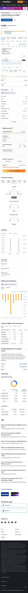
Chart (8, 38)
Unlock (14, 343)
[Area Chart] (4, 44)
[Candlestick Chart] (2, 44)
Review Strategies (8, 33)
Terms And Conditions (5, 577)
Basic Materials (23, 366)
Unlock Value (23, 76)
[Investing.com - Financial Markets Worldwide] (7, 2)
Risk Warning (3, 585)
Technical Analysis (7, 177)
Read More (3, 360)
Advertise (17, 531)
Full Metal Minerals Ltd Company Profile (11, 350)
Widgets (3, 537)
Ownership (12, 41)
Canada (7, 5)
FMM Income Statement (8, 281)
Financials (13, 38)
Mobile (2, 531)
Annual (2, 287)
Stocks (2, 5)
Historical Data (19, 41)
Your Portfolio (4, 534)
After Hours (13, 5)
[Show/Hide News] (9, 44)
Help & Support (18, 534)
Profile (7, 41)
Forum (26, 38)
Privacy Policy (3, 581)
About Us (17, 529)
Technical (20, 38)
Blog (2, 529)
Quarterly (8, 287)
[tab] (3, 182)
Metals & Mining (23, 364)
